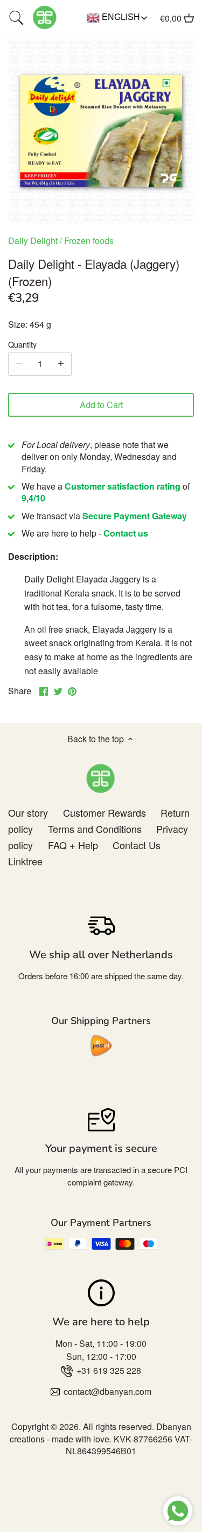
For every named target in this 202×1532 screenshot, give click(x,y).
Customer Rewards (104, 812)
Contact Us (137, 845)
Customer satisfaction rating (122, 486)
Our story (28, 812)
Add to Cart (101, 404)
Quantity (22, 344)
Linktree (25, 861)
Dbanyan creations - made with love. (100, 1432)
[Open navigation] (16, 18)
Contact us (125, 533)
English (120, 17)
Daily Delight (33, 240)
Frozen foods (89, 240)
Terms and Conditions (95, 829)
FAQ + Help (73, 845)
